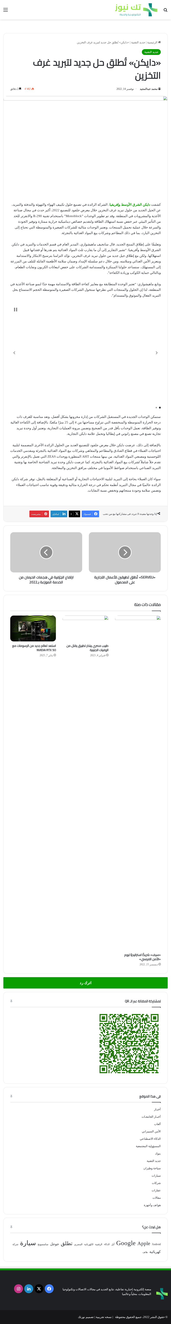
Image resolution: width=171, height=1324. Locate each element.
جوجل (54, 1244)
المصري (78, 1244)
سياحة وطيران (152, 1168)
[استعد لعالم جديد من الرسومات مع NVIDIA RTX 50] (33, 628)
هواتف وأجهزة (152, 1205)
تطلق (66, 1243)
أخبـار (157, 1109)
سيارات (156, 1175)
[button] (14, 352)
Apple (143, 1243)
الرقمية (98, 1244)
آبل (112, 1244)
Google (126, 1242)
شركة (15, 1244)
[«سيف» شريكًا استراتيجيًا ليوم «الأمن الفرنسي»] (138, 783)
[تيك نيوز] (136, 9)
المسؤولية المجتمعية (148, 1146)
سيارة (28, 1242)
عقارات (156, 1190)
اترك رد (86, 983)
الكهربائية (88, 1244)
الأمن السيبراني (151, 1131)
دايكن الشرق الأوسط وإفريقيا (130, 204)
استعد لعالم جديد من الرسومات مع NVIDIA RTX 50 (34, 648)
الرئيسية (152, 42)
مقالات (157, 1197)
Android (156, 1244)
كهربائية (155, 1252)
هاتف (145, 1252)
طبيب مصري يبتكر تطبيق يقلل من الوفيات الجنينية (87, 648)
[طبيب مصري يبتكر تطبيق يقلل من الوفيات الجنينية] (85, 628)
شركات (156, 1183)
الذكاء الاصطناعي (150, 1138)
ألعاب (157, 1124)
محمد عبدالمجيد (148, 88)
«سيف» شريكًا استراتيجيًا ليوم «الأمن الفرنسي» (142, 957)
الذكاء (107, 1244)
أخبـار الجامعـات (151, 1116)
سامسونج (43, 1244)
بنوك (158, 1153)
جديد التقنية (138, 42)
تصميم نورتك (86, 1317)
